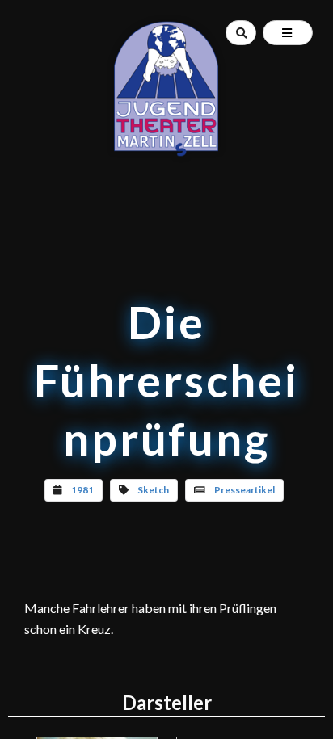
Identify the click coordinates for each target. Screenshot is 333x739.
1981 (82, 490)
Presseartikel (244, 490)
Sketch (153, 490)
